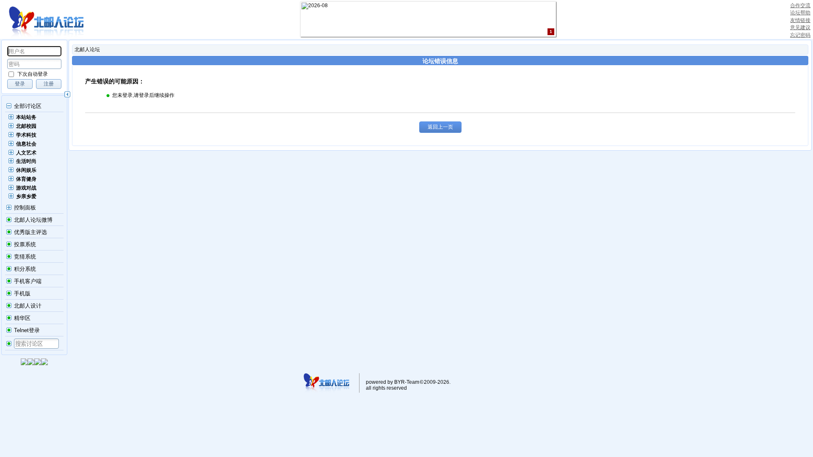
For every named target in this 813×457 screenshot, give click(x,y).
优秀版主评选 (30, 232)
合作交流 (800, 5)
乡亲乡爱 (26, 196)
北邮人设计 (27, 306)
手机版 (22, 293)
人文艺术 (26, 153)
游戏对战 (26, 188)
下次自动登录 (32, 74)
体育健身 (26, 179)
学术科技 (26, 135)
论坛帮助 (800, 13)
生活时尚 (26, 161)
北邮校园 (26, 126)
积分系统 (25, 269)
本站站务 (26, 117)
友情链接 (800, 20)
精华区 (22, 318)
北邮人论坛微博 (33, 220)
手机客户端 (27, 281)
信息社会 (26, 144)
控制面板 (25, 207)
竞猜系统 (25, 256)
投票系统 (25, 244)
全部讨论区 (27, 106)
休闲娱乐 (26, 170)
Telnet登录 (27, 330)
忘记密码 (800, 35)
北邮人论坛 (87, 49)
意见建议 (800, 27)
